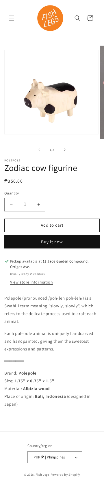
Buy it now (52, 241)
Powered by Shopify (65, 475)
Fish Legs (42, 475)
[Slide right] (64, 149)
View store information (31, 282)
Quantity (11, 193)
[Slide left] (39, 149)
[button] (11, 18)
